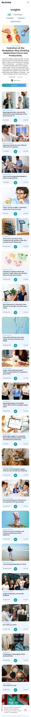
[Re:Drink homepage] (6, 2)
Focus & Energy (18, 14)
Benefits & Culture (15, 21)
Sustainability (10, 18)
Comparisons (21, 18)
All (9, 14)
